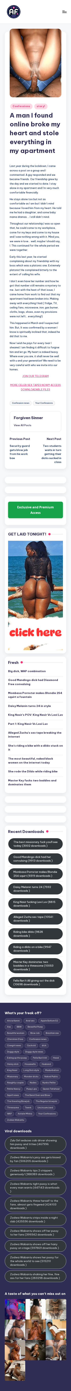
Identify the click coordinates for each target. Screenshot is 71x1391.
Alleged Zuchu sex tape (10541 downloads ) (33, 918)
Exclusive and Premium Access (35, 510)
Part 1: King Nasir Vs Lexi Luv (28, 724)
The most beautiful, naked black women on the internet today (30, 760)
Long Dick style (31, 1070)
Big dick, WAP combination (27, 671)
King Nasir (12, 1070)
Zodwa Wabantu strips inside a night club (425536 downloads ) (34, 1219)
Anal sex (30, 1020)
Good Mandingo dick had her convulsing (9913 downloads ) (33, 858)
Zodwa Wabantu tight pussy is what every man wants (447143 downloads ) (35, 1187)
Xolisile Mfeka (25, 1113)
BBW (19, 1027)
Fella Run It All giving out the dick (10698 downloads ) (34, 982)
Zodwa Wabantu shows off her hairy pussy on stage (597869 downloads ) (34, 1246)
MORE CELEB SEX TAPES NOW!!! (30, 384)
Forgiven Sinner (28, 417)
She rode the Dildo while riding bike (33, 771)
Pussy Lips (31, 1089)
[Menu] (64, 12)
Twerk (28, 1107)
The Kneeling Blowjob (18, 1101)
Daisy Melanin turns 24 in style (29, 706)
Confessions (21, 106)
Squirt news (13, 1095)
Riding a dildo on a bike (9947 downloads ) (32, 948)
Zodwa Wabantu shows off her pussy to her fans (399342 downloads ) (34, 1232)
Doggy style (13, 1052)
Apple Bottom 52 (49, 1020)
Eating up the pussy (17, 1058)
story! (41, 106)
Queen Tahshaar (51, 1089)
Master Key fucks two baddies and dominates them (32, 782)
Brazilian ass (52, 1033)
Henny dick (13, 1064)
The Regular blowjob (46, 1101)
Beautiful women (15, 1033)
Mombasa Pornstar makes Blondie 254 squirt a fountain (35, 695)
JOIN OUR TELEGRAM (35, 376)
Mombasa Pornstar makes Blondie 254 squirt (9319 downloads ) (35, 873)
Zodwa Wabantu (15, 1120)
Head (56, 1058)
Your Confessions (44, 403)
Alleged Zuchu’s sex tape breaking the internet (35, 734)
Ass (9, 1027)
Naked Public (51, 1076)
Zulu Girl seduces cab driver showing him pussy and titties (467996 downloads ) (33, 1144)
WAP (9, 1113)
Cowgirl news (14, 1045)
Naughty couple (15, 1082)
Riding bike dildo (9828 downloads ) (28, 933)
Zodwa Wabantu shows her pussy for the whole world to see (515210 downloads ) (34, 1261)
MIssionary (12, 1076)
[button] (22, 425)
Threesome (13, 1107)
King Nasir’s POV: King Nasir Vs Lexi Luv (35, 715)
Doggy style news (34, 1052)
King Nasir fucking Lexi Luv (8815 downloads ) (34, 903)
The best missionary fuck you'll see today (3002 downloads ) (35, 843)
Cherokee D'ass (15, 1039)
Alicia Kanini (13, 1020)
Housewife (30, 1064)
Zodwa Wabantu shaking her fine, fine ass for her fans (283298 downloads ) (35, 1276)
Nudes (33, 1082)
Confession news (20, 403)
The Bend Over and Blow (37, 1095)
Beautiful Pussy (35, 1027)
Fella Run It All (40, 1058)
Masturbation (52, 1070)
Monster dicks (31, 1076)
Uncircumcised (45, 1107)
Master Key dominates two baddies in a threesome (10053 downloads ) (33, 965)
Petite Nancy (13, 1089)
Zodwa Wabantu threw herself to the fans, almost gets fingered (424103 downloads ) (34, 1204)
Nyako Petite (49, 1082)
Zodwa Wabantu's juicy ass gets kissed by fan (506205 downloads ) (35, 1159)
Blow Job (35, 1033)
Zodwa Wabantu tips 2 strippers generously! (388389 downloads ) (32, 1172)
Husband (46, 1064)
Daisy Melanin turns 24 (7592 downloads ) (32, 888)
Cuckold (31, 1045)
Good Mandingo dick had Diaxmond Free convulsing (33, 682)
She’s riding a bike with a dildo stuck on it (35, 747)
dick (44, 1045)
